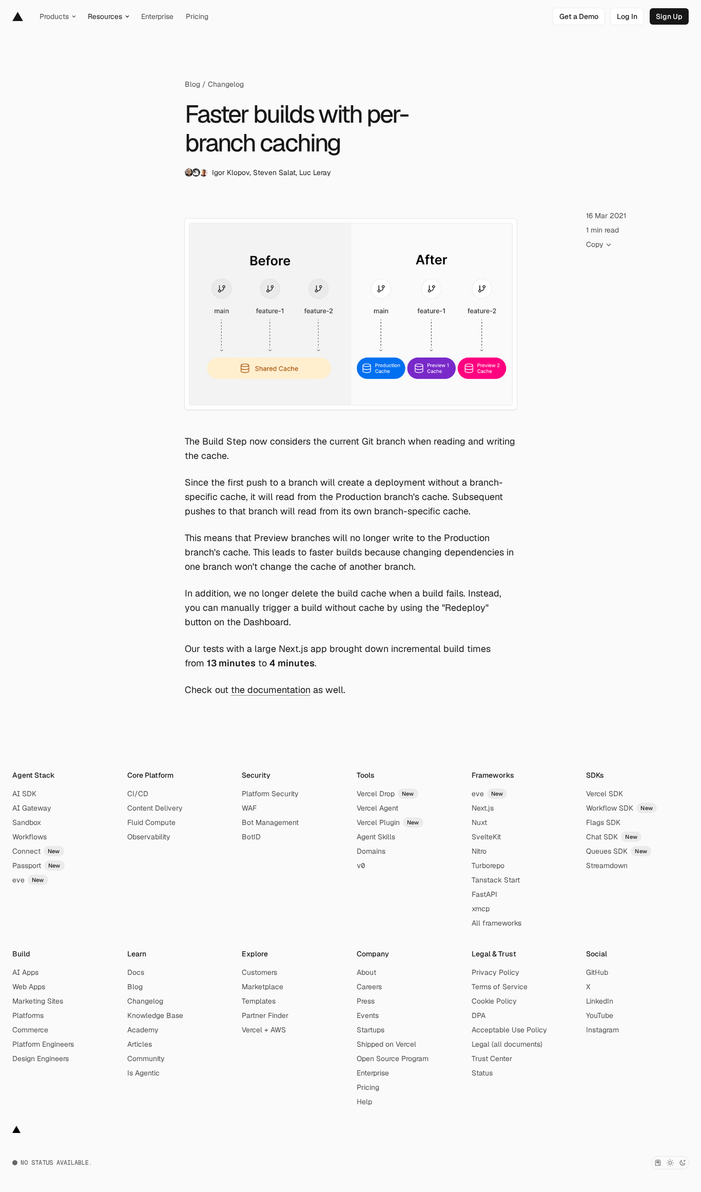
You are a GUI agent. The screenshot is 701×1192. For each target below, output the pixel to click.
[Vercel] (17, 16)
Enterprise (373, 1073)
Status (482, 1073)
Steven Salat (274, 172)
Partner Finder (265, 1015)
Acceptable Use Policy (509, 1029)
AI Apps (25, 972)
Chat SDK (611, 836)
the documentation (270, 690)
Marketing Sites (37, 1001)
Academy (143, 1029)
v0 (361, 865)
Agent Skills (376, 836)
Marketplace (262, 986)
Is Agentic (143, 1073)
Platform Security (270, 793)
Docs (135, 972)
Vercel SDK (604, 793)
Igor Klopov (230, 172)
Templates (259, 1001)
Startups (370, 1029)
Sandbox (26, 822)
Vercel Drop (385, 793)
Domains (371, 851)
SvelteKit (486, 836)
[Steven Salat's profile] (196, 172)
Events (368, 1015)
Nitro (479, 851)
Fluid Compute (151, 822)
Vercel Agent (377, 808)
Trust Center (492, 1058)
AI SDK (24, 793)
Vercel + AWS (264, 1029)
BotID (251, 836)
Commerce (30, 1029)
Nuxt (479, 822)
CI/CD (137, 793)
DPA (478, 1015)
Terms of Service (500, 986)
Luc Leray (315, 172)
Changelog (226, 84)
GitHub (597, 972)
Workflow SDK (619, 808)
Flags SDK (603, 822)
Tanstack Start (496, 880)
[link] (579, 16)
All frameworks (496, 923)
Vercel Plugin (388, 822)
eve (28, 880)
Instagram (602, 1029)
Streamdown (607, 865)
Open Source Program (393, 1058)
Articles (139, 1044)
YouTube (599, 1015)
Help (364, 1101)
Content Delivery (155, 808)
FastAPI (484, 894)
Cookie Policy (494, 1001)
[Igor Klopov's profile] (189, 172)
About (366, 972)
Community (146, 1058)
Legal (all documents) (507, 1044)
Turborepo (488, 865)
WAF (249, 808)
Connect (36, 851)
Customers (259, 972)
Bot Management (270, 822)
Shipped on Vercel (386, 1044)
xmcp (481, 908)
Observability (148, 836)
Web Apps (28, 986)
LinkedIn (599, 1001)
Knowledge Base (155, 1015)
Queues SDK (616, 851)
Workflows (29, 836)
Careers (369, 986)
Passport (36, 865)
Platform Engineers (43, 1044)
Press (366, 1001)
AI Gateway (31, 808)
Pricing (368, 1087)
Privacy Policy (495, 972)
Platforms (28, 1015)
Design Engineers (40, 1058)
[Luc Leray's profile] (204, 172)
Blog (192, 84)
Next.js (483, 808)
